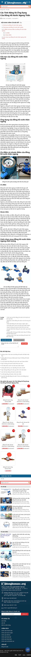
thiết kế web (16, 650)
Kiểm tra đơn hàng (6, 625)
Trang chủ (2, 9)
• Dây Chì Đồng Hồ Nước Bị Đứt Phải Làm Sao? (17, 327)
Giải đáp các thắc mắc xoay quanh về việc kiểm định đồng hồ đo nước (21, 572)
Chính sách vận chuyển (7, 632)
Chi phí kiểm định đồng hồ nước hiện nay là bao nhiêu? (14, 361)
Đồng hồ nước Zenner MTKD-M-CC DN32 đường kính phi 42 (23, 400)
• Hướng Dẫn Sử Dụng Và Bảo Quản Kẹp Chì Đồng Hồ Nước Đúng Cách (18, 332)
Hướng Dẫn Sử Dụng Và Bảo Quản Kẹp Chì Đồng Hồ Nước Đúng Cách (15, 358)
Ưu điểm (7, 33)
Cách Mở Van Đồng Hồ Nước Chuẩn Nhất (11, 372)
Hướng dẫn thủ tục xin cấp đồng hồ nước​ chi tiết (13, 367)
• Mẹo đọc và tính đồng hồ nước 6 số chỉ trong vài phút (18, 321)
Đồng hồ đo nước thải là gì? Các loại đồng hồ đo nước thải (21, 564)
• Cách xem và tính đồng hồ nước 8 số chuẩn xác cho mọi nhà (18, 318)
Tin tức (7, 9)
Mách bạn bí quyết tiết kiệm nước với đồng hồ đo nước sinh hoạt (20, 523)
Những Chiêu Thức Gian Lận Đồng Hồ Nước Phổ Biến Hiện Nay (15, 355)
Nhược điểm (8, 35)
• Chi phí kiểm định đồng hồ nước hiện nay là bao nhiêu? (18, 329)
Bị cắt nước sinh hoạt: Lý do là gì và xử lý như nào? (21, 515)
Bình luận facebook (19, 340)
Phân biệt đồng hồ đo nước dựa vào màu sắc (21, 551)
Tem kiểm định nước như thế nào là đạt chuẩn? (12, 365)
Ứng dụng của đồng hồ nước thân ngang (13, 27)
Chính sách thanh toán (6, 630)
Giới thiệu (3, 621)
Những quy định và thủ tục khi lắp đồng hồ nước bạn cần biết (20, 499)
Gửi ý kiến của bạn (6, 340)
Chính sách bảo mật (6, 637)
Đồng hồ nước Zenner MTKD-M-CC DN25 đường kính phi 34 (23, 445)
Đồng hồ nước (4, 646)
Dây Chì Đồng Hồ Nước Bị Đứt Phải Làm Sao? (12, 363)
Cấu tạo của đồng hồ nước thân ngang (12, 25)
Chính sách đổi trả (5, 635)
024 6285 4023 (13, 598)
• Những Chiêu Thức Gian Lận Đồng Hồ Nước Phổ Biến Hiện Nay (18, 336)
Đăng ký (24, 614)
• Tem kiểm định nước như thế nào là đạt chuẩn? (18, 325)
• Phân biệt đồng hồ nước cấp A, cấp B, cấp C (17, 323)
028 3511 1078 (13, 605)
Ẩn (20, 22)
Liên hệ (3, 623)
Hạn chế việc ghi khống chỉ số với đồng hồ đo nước (20, 543)
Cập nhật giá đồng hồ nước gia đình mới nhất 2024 (13, 370)
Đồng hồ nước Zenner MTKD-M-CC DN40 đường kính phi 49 (8, 445)
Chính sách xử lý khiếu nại (7, 641)
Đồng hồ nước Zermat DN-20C (23, 423)
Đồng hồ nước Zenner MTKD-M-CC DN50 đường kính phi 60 (8, 423)
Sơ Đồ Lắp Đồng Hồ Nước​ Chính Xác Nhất (11, 374)
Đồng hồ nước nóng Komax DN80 (8, 400)
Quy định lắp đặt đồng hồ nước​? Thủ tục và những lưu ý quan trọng (14, 376)
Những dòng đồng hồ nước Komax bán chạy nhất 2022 (21, 507)
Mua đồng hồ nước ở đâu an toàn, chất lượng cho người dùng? (20, 490)
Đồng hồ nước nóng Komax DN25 (8, 467)
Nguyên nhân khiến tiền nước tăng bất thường (21, 535)
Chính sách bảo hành (6, 639)
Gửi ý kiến (24, 343)
